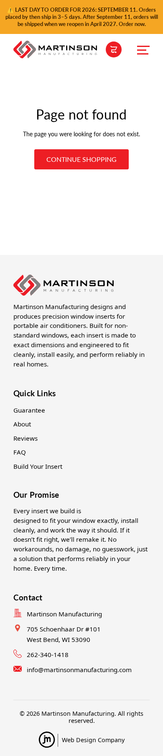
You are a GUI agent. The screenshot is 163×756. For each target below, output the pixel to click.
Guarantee (29, 410)
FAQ (19, 452)
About (22, 424)
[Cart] (114, 49)
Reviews (25, 438)
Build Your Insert (37, 466)
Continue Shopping (81, 159)
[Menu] (143, 49)
